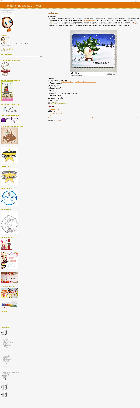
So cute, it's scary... (6, 344)
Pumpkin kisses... (6, 357)
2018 (3, 386)
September (5, 375)
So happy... (5, 351)
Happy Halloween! (6, 341)
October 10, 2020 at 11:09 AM (56, 113)
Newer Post (50, 117)
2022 (3, 333)
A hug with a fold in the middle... (8, 371)
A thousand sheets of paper (24, 5)
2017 (3, 387)
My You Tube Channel (5, 50)
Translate (11, 12)
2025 (3, 330)
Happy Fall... (5, 363)
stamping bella (64, 103)
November (5, 338)
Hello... (4, 348)
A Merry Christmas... (6, 365)
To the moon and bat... (7, 350)
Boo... (4, 362)
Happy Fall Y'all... (6, 358)
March (4, 381)
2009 (3, 396)
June (4, 378)
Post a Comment (51, 115)
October (4, 339)
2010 (3, 395)
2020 (3, 335)
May (4, 379)
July (4, 377)
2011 (3, 394)
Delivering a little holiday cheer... (8, 342)
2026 (3, 328)
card (51, 103)
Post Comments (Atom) (59, 120)
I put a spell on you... (6, 349)
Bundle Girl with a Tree (56, 22)
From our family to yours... (7, 340)
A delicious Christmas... (7, 356)
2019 (3, 385)
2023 (3, 332)
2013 (3, 392)
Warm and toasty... (6, 354)
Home (93, 117)
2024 (3, 331)
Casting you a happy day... (7, 345)
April (4, 380)
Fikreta (53, 109)
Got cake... (5, 366)
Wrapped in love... (6, 360)
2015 (3, 389)
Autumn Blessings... (6, 355)
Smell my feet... (5, 347)
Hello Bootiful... (5, 373)
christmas (54, 103)
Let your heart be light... (7, 359)
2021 (3, 334)
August (4, 376)
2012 (3, 393)
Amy (8, 37)
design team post (59, 103)
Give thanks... (5, 343)
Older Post (137, 117)
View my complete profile (6, 45)
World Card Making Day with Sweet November (11, 372)
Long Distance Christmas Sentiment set (127, 23)
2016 (3, 388)
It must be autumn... (6, 374)
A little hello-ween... (6, 361)
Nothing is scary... (6, 346)
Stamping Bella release (89, 20)
